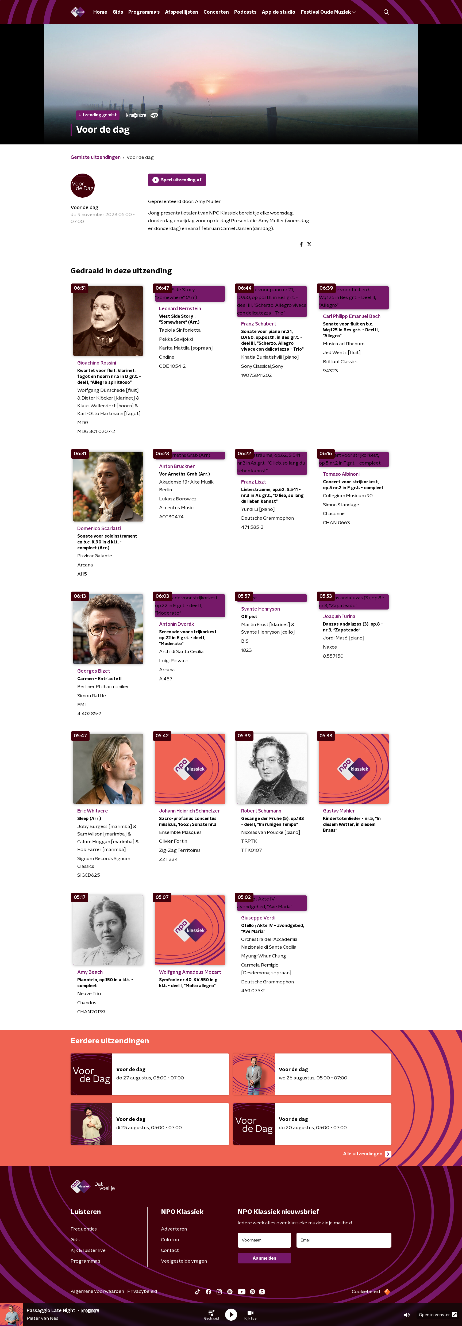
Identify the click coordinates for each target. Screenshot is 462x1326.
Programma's (144, 12)
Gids (118, 12)
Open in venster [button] (434, 1315)
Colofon (170, 1239)
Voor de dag (84, 207)
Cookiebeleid (366, 1291)
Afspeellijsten (181, 12)
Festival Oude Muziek (326, 12)
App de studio (278, 12)
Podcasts (245, 12)
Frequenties (84, 1229)
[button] (211, 1314)
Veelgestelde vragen (184, 1261)
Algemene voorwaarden (97, 1291)
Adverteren (174, 1229)
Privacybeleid (142, 1291)
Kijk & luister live (88, 1250)
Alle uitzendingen (362, 1154)
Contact (170, 1250)
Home (100, 12)
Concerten (216, 12)
